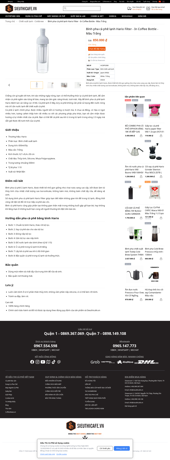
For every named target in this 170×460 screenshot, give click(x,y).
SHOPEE (97, 408)
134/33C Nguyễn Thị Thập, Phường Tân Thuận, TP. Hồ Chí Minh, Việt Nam (143, 394)
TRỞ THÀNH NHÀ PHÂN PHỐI (95, 398)
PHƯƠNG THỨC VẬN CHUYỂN (55, 388)
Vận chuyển (130, 1)
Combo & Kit (9, 398)
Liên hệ (138, 1)
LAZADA (91, 408)
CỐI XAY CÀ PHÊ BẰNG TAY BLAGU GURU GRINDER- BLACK (133, 211)
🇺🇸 (163, 1)
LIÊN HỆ (88, 384)
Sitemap (154, 1)
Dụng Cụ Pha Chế (33, 16)
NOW (102, 408)
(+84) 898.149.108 (137, 399)
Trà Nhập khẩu (10, 402)
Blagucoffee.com (95, 1)
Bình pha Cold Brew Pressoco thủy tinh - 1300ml (154, 251)
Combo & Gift (97, 16)
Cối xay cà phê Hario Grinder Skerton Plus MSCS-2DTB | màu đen (154, 169)
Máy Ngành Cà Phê (56, 16)
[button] (36, 85)
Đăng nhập (21, 1)
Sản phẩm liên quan (135, 96)
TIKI (86, 408)
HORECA (112, 16)
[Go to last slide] (9, 85)
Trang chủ (10, 21)
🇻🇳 (160, 1)
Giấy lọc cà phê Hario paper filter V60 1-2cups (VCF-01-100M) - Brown (154, 129)
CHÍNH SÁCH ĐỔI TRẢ (53, 391)
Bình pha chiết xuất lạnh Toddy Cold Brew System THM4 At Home (134, 252)
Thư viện (121, 1)
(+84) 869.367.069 (137, 386)
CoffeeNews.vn (10, 412)
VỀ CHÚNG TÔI (90, 381)
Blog (115, 1)
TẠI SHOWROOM (91, 391)
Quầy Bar (8, 391)
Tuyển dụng (146, 1)
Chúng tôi (85, 1)
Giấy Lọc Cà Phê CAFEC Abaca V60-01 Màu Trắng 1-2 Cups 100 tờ (154, 210)
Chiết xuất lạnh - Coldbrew (31, 21)
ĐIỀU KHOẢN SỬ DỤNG (53, 381)
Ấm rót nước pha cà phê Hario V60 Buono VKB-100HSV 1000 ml (134, 169)
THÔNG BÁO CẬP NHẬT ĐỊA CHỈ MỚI (98, 388)
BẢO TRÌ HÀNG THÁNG (53, 398)
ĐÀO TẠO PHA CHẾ (91, 395)
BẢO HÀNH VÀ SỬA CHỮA (54, 395)
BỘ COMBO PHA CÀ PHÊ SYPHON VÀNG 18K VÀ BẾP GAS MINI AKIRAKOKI (134, 129)
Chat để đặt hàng (97, 48)
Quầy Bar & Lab (78, 16)
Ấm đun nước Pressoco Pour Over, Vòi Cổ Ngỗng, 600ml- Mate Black (134, 292)
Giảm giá (142, 16)
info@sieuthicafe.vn (136, 390)
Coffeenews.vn (107, 1)
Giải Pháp (8, 395)
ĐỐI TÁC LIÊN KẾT (91, 405)
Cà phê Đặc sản (12, 16)
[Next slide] (80, 85)
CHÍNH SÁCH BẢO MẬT (53, 384)
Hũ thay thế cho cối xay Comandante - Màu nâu (154, 292)
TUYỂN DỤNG (90, 402)
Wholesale (127, 16)
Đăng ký (10, 1)
